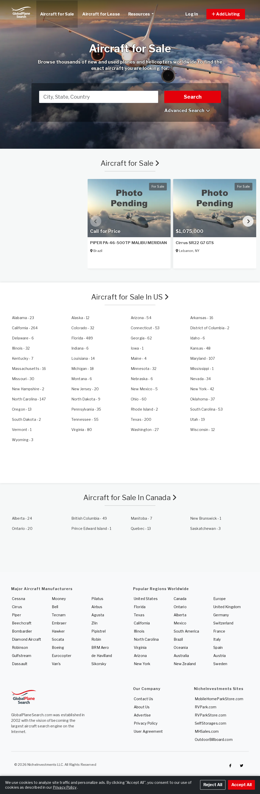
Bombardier (22, 631)
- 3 (23, 440)
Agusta (97, 615)
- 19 (197, 419)
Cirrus (17, 607)
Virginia (140, 647)
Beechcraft (21, 623)
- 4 (139, 358)
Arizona (140, 655)
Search (193, 97)
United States (146, 598)
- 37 (202, 399)
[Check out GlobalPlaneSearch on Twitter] (242, 766)
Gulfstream (21, 655)
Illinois (139, 631)
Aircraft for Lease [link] (101, 14)
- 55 (85, 419)
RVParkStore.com (210, 715)
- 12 (80, 318)
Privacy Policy (145, 723)
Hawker (58, 631)
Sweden (220, 664)
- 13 (22, 409)
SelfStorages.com (210, 723)
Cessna (18, 598)
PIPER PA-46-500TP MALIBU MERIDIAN (128, 243)
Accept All (241, 784)
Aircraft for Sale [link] (57, 14)
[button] (226, 14)
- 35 (86, 409)
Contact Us (143, 699)
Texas (139, 615)
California (142, 623)
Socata (58, 639)
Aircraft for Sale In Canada (127, 497)
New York (142, 664)
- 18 (82, 368)
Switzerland (223, 623)
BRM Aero (100, 647)
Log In (191, 14)
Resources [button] (139, 14)
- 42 (202, 389)
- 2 (209, 328)
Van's (56, 664)
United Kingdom (227, 607)
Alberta (180, 615)
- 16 (201, 318)
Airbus (96, 607)
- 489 (82, 338)
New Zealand (185, 664)
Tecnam (59, 615)
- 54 (141, 318)
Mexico (180, 623)
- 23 (23, 318)
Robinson (20, 647)
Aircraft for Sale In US (127, 297)
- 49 (89, 518)
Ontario (180, 607)
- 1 (137, 348)
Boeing (58, 647)
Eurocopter (61, 655)
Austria (219, 655)
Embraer (59, 623)
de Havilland (101, 655)
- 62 (141, 338)
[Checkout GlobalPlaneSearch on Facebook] (230, 766)
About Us (142, 707)
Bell (55, 607)
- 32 (82, 328)
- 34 (200, 379)
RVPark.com (205, 707)
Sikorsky (98, 664)
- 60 (139, 399)
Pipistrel (98, 631)
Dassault (19, 664)
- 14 (83, 358)
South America (186, 631)
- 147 (29, 399)
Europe (219, 598)
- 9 (85, 399)
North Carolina (146, 639)
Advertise (142, 715)
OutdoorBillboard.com (214, 739)
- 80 (81, 429)
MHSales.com (207, 731)
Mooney (59, 598)
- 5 (144, 389)
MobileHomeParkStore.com (219, 699)
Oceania (181, 647)
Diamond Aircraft (26, 639)
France (219, 631)
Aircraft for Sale (128, 163)
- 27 (145, 429)
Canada (180, 598)
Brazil (178, 639)
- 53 (145, 328)
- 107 (202, 358)
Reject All (212, 784)
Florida (139, 607)
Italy (217, 639)
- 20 (85, 389)
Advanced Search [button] (184, 110)
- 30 (23, 379)
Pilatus (97, 598)
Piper (16, 615)
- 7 (22, 358)
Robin (96, 639)
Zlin (94, 623)
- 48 (200, 348)
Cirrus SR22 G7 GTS (195, 243)
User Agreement (148, 731)
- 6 (23, 338)
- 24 (22, 518)
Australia (181, 655)
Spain (218, 647)
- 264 (25, 328)
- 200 (141, 419)
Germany (221, 615)
